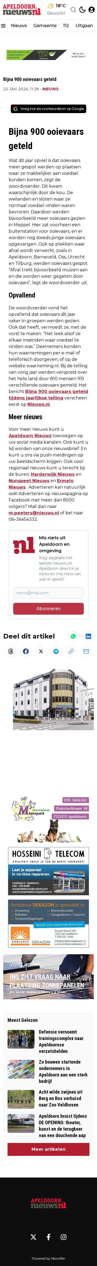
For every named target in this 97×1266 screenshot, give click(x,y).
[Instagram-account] (63, 1237)
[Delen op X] (41, 651)
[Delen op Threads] (10, 651)
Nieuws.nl (38, 404)
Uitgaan (84, 25)
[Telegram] (56, 651)
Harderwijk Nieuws (53, 474)
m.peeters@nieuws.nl (34, 512)
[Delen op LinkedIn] (88, 636)
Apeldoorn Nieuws (30, 435)
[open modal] (91, 9)
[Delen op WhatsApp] (73, 636)
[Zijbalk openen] (3, 26)
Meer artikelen (48, 1149)
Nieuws (19, 25)
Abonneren (48, 608)
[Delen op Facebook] (25, 651)
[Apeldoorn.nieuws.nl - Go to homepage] (48, 1203)
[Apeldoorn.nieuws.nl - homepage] (22, 9)
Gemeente (45, 25)
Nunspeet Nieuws (29, 480)
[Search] (73, 9)
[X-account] (33, 1237)
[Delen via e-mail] (86, 651)
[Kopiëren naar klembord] (71, 651)
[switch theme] (82, 9)
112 (66, 25)
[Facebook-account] (48, 1237)
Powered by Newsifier (48, 1258)
